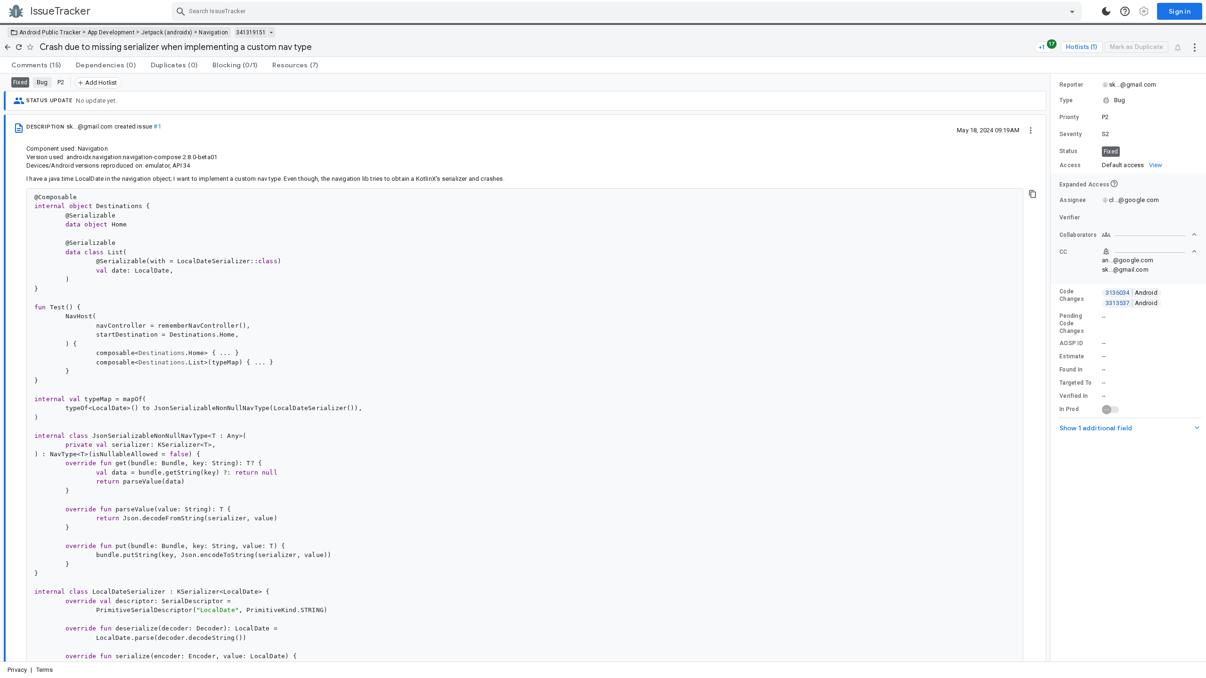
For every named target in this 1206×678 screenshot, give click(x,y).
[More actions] (1194, 47)
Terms (44, 669)
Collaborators (1078, 235)
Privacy (17, 669)
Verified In (1073, 396)
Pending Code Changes (1071, 323)
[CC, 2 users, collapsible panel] (1149, 251)
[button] (1128, 100)
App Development (111, 32)
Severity (1070, 134)
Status (1068, 151)
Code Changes (1071, 295)
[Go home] (7, 47)
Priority (1069, 117)
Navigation (213, 32)
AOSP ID (1071, 343)
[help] (1125, 11)
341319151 (251, 32)
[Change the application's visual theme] (1106, 11)
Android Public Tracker (50, 32)
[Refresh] (18, 47)
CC (1063, 252)
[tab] (36, 65)
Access (1070, 165)
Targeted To (1075, 382)
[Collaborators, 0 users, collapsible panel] (1149, 234)
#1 (157, 126)
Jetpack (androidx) (166, 32)
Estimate (1071, 356)
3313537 (1131, 303)
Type (1066, 100)
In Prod (1069, 409)
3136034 (1131, 292)
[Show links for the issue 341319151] (271, 32)
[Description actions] (1030, 129)
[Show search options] (1072, 11)
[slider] (1052, 367)
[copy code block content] (1032, 194)
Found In (1071, 369)
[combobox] (628, 11)
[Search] (181, 11)
